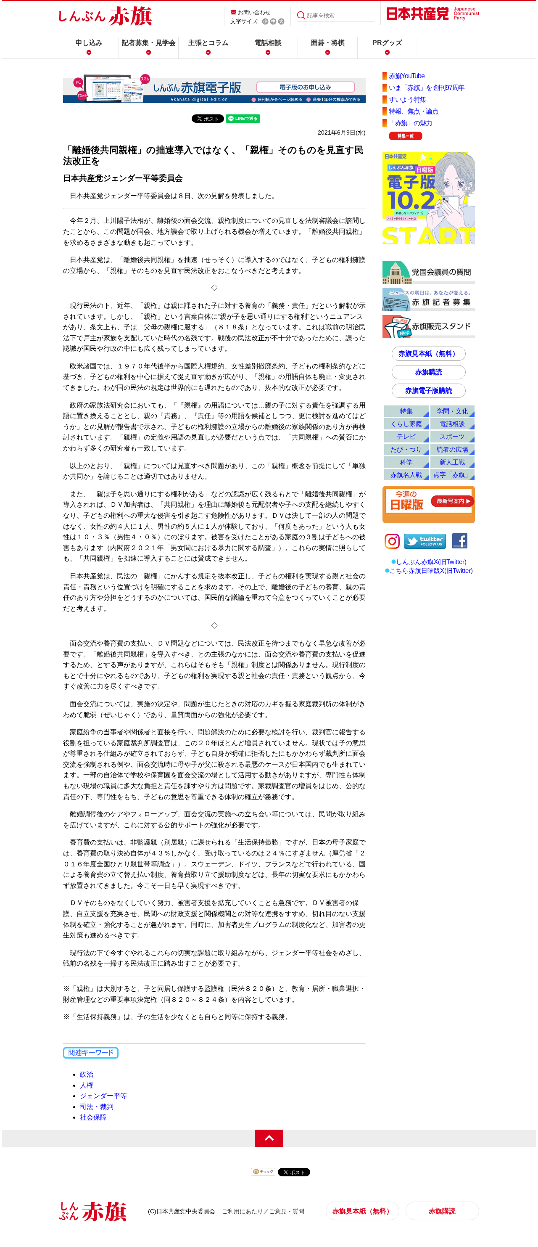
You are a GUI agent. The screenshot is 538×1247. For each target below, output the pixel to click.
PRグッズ (387, 42)
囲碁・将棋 (328, 42)
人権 (86, 1085)
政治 (86, 1074)
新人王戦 (452, 462)
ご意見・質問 (286, 1211)
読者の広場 (452, 449)
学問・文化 (452, 411)
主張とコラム (208, 42)
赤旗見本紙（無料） (428, 353)
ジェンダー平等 (103, 1095)
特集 (406, 411)
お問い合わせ (254, 12)
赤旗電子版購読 (428, 390)
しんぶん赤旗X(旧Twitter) (431, 561)
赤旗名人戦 (406, 474)
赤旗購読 (428, 372)
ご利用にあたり (242, 1211)
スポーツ (452, 436)
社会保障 (93, 1117)
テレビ (406, 436)
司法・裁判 (96, 1106)
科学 (406, 462)
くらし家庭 (406, 423)
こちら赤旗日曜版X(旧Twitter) (431, 570)
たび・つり (406, 449)
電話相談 (268, 42)
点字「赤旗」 (452, 474)
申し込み (89, 42)
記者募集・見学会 (149, 42)
